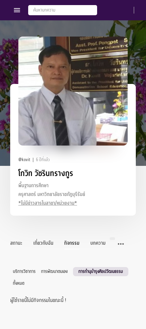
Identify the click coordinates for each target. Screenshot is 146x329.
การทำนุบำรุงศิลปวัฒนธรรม (100, 271)
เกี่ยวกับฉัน (43, 243)
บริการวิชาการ (24, 271)
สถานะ (16, 243)
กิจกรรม (71, 243)
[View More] (120, 244)
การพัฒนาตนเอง (54, 271)
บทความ (98, 243)
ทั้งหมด (18, 283)
